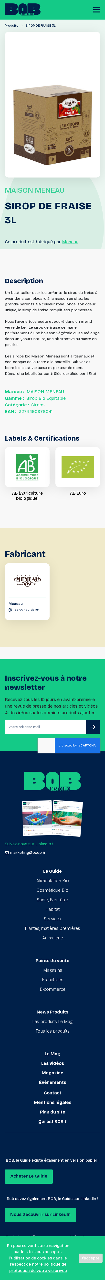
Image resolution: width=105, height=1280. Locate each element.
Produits (11, 25)
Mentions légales (52, 1102)
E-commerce (52, 989)
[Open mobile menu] (96, 10)
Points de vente (52, 960)
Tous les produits (53, 1031)
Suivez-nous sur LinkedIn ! (29, 844)
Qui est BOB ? (52, 1121)
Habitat (52, 909)
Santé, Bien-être (52, 899)
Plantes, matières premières (52, 928)
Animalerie (52, 938)
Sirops (37, 405)
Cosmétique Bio (52, 890)
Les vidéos (52, 1063)
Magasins (52, 970)
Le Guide (52, 871)
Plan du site (52, 1112)
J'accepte (91, 1258)
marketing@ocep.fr (28, 852)
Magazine (52, 1073)
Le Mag (52, 1054)
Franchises (52, 979)
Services (52, 919)
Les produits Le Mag (52, 1021)
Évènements (52, 1082)
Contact (52, 1093)
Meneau (70, 242)
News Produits (52, 1012)
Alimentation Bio (52, 880)
